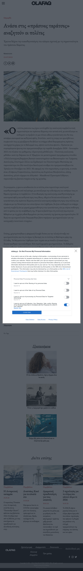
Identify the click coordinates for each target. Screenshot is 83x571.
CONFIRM (27, 312)
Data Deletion (30, 319)
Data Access (41, 319)
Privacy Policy (53, 319)
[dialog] (41, 285)
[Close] (76, 251)
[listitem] (41, 279)
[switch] (66, 283)
